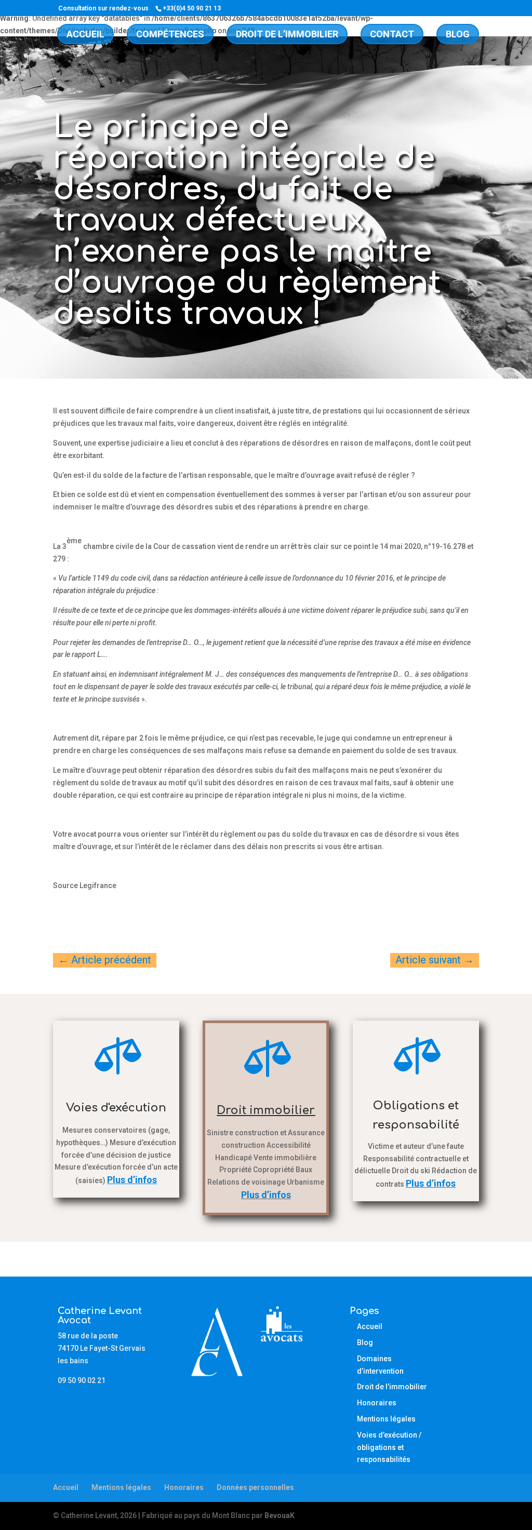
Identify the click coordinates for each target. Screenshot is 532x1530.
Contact (392, 34)
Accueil (85, 34)
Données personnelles (255, 1487)
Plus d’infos (266, 1194)
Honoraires (376, 1403)
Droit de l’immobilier (287, 34)
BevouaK (279, 1515)
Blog (458, 34)
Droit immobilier (266, 1110)
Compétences (170, 34)
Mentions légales (386, 1419)
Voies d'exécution (116, 1108)
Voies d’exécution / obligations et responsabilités (389, 1447)
